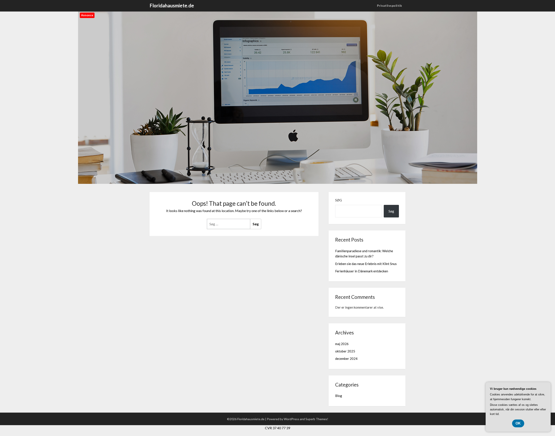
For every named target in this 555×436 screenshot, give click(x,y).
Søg (338, 200)
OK (518, 423)
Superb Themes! (316, 419)
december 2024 (346, 358)
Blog (338, 396)
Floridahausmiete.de (172, 5)
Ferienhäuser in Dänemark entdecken (361, 271)
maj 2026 (342, 344)
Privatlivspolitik (389, 5)
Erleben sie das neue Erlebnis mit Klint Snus (366, 264)
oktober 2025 (345, 351)
